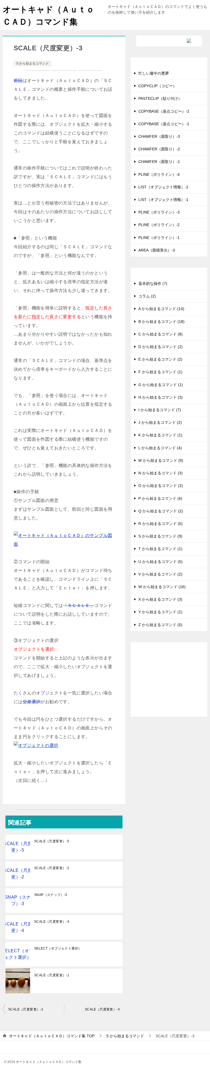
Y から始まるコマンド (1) (160, 612)
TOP (52, 1036)
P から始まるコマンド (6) (160, 498)
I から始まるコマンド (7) (159, 410)
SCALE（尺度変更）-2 (51, 868)
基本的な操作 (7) (152, 283)
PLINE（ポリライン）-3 (159, 212)
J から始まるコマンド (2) (160, 422)
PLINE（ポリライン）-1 (159, 237)
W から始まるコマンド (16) (162, 587)
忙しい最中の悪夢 (153, 73)
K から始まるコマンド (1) (160, 435)
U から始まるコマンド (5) (160, 561)
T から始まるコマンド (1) (160, 549)
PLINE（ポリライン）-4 (159, 174)
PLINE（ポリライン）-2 (159, 225)
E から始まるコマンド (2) (160, 359)
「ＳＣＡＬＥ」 (78, 605)
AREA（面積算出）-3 (156, 250)
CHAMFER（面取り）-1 (159, 161)
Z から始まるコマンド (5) (160, 625)
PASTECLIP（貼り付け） (160, 98)
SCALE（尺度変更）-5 (51, 841)
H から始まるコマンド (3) (160, 397)
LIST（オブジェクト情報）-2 (163, 187)
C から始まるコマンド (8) (160, 334)
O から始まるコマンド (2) (160, 485)
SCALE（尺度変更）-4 (51, 922)
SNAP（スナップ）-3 (50, 895)
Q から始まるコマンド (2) (160, 511)
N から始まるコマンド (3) (160, 473)
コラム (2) (147, 296)
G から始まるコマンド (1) (160, 384)
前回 (18, 80)
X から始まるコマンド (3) (160, 599)
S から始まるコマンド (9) (160, 536)
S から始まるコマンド (32, 63)
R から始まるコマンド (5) (160, 523)
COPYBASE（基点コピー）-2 (163, 111)
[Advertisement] (169, 683)
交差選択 (32, 701)
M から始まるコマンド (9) (160, 460)
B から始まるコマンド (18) (161, 321)
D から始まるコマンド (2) (160, 346)
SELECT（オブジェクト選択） (57, 948)
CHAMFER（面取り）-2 (159, 149)
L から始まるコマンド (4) (160, 448)
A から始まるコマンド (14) (161, 308)
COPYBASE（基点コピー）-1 (163, 124)
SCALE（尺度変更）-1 (51, 975)
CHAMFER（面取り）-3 (159, 136)
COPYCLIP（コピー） (157, 86)
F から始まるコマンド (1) (160, 372)
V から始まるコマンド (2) (160, 574)
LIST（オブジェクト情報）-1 (163, 199)
